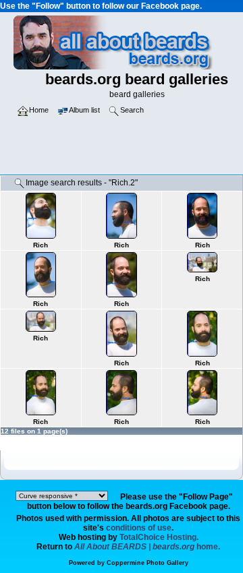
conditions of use (138, 528)
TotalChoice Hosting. (158, 537)
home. (147, 546)
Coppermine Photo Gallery (147, 563)
